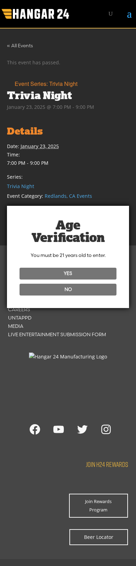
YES (68, 273)
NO (68, 289)
